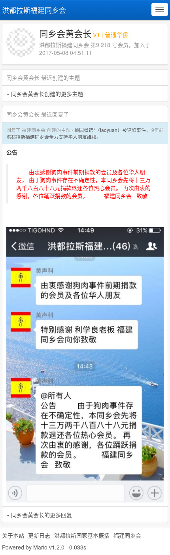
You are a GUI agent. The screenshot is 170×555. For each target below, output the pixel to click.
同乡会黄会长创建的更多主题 (47, 94)
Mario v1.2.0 (48, 547)
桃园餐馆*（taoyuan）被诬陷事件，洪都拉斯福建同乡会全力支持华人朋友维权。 (78, 133)
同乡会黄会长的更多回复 (41, 515)
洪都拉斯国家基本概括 (82, 535)
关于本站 (13, 535)
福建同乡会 (127, 535)
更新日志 (39, 535)
